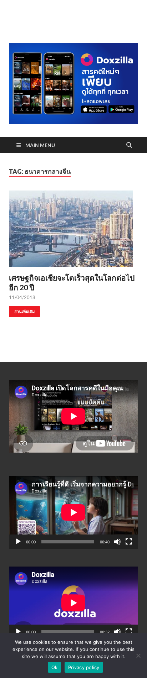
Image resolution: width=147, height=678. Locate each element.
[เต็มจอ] (128, 541)
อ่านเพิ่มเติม (22, 310)
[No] (138, 655)
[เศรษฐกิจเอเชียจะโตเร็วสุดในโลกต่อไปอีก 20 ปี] (73, 229)
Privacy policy (84, 667)
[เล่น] (18, 541)
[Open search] (129, 145)
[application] (73, 512)
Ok (54, 667)
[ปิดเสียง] (117, 541)
